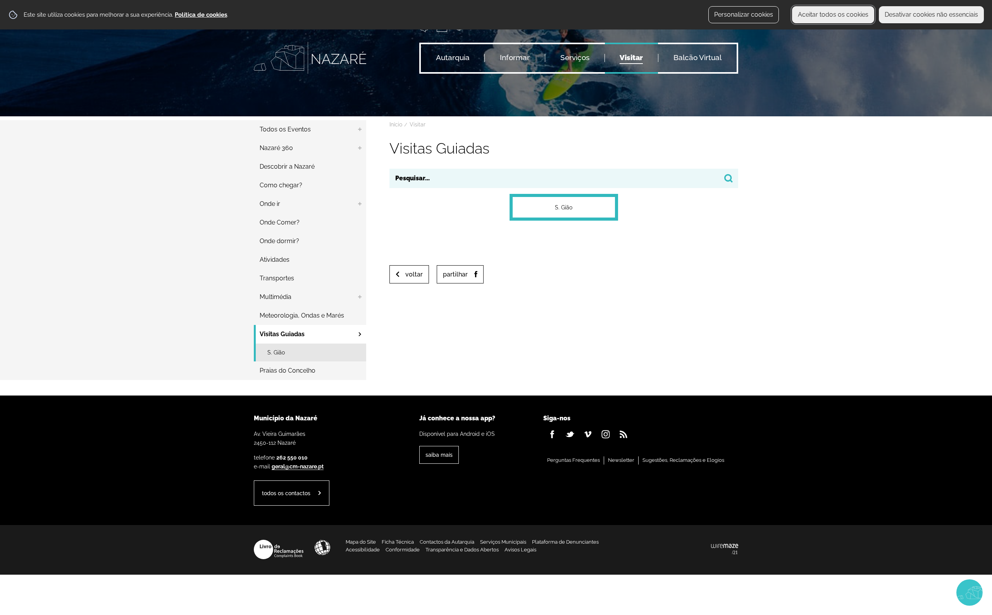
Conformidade (403, 550)
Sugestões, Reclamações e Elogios (683, 460)
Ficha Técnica (398, 542)
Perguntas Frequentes (573, 460)
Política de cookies (201, 14)
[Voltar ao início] (310, 58)
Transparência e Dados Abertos (462, 550)
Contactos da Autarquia (447, 542)
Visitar (417, 124)
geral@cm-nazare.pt (298, 466)
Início (395, 124)
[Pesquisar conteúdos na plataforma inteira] (728, 178)
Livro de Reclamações (278, 549)
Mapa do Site (361, 542)
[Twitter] (570, 434)
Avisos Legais (520, 550)
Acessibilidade (322, 547)
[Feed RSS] (623, 434)
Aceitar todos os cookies (833, 14)
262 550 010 (292, 457)
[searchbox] (563, 178)
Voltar (414, 274)
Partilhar (455, 274)
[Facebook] (552, 434)
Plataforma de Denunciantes (565, 542)
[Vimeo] (588, 434)
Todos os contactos (286, 493)
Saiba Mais (439, 454)
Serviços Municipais (503, 542)
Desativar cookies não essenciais (931, 14)
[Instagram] (606, 434)
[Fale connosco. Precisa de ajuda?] (901, 592)
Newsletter (621, 460)
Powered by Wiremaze (724, 549)
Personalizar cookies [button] (743, 14)
